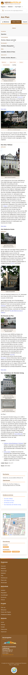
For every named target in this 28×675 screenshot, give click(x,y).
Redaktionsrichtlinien (6, 614)
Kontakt (3, 627)
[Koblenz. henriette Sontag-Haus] (8, 404)
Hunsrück (3, 566)
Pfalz (2, 575)
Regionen (3, 6)
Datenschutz (4, 629)
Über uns (3, 607)
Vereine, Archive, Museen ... (9, 56)
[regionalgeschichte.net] (11, 2)
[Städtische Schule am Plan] (8, 238)
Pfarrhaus (3, 305)
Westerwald (4, 582)
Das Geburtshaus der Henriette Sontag (12, 504)
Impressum (3, 631)
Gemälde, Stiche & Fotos (8, 50)
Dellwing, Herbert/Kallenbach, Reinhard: (13, 443)
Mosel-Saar (4, 570)
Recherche (3, 597)
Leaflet (10, 534)
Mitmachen (3, 609)
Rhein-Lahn (3, 580)
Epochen (3, 33)
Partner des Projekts (6, 612)
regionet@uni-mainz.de (7, 654)
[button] (14, 522)
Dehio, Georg (7, 451)
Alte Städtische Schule (9, 500)
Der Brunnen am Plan (8, 502)
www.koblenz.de (18, 433)
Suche (2, 622)
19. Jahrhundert (7, 551)
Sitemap (3, 624)
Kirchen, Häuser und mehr (8, 39)
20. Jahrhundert (15, 551)
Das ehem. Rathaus (8, 498)
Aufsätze (3, 590)
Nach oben (3, 109)
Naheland (3, 573)
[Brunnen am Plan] (8, 323)
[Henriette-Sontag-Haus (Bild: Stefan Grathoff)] (8, 384)
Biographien (4, 592)
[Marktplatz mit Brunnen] (8, 73)
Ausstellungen (4, 595)
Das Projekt (18, 6)
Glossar (3, 599)
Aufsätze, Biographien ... (8, 45)
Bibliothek (10, 6)
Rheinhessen (4, 577)
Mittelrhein (6, 547)
